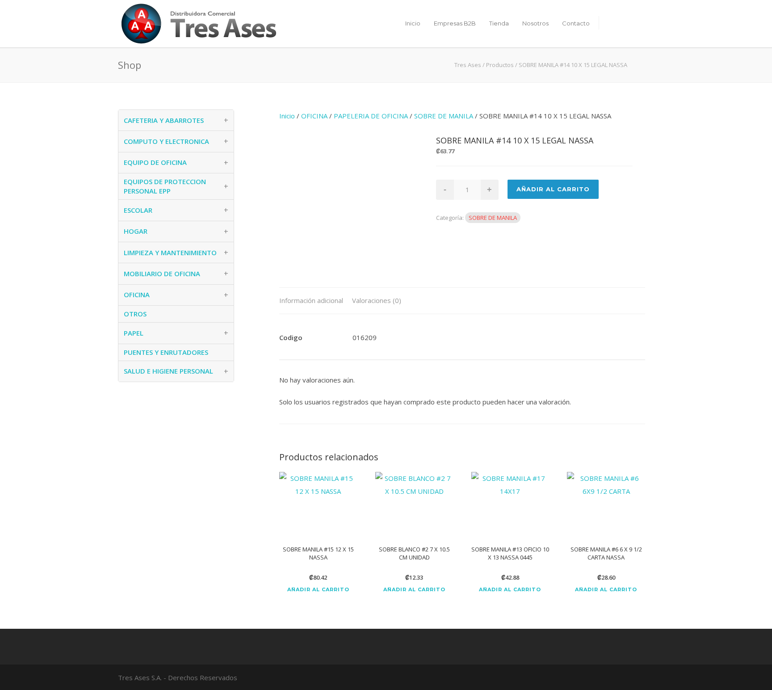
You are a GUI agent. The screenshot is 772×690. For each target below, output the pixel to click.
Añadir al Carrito (553, 189)
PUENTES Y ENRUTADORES (166, 352)
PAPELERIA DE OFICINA (371, 115)
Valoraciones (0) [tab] (376, 300)
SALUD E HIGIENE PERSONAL (168, 370)
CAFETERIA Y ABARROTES (164, 120)
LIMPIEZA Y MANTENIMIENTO (170, 252)
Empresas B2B (455, 23)
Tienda (499, 23)
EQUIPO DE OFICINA (155, 162)
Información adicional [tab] (311, 300)
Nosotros (535, 23)
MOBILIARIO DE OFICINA (162, 273)
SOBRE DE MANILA (443, 115)
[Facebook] (627, 677)
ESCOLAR (138, 210)
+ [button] (226, 120)
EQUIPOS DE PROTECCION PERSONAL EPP (165, 186)
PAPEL (133, 332)
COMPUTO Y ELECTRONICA (166, 141)
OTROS (135, 313)
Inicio (412, 23)
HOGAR (135, 231)
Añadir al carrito (318, 589)
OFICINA (314, 115)
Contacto (576, 23)
